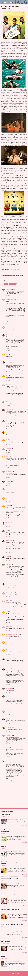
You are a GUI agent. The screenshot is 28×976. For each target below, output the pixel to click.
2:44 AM (8, 350)
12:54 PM (8, 630)
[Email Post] (4, 281)
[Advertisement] (14, 797)
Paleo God (8, 448)
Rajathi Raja (8, 611)
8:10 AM (8, 436)
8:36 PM (8, 723)
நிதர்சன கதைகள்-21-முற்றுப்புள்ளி (9, 878)
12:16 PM (8, 783)
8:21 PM (8, 714)
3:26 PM (8, 646)
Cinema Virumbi (9, 760)
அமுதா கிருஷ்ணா (10, 592)
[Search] (26, 3)
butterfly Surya (9, 540)
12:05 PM (8, 608)
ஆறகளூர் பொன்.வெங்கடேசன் (12, 634)
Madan (7, 420)
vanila (7, 556)
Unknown (8, 327)
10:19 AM (8, 501)
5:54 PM (8, 684)
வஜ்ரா (7, 747)
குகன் (7, 696)
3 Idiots (17, 269)
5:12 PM (8, 654)
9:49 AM (8, 494)
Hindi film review (12, 284)
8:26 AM (8, 452)
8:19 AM (8, 444)
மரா (7, 530)
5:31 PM (8, 665)
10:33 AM (8, 526)
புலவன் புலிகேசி (9, 409)
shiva (7, 718)
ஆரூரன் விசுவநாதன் (10, 583)
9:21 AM (8, 485)
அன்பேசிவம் (8, 439)
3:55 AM (8, 756)
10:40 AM (8, 536)
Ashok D (8, 600)
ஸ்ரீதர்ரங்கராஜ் (9, 688)
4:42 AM (8, 358)
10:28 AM (8, 519)
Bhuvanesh (8, 505)
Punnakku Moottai (10, 299)
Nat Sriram (8, 481)
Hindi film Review (11, 269)
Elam (7, 354)
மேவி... (7, 375)
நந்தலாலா (3, 846)
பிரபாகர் (8, 334)
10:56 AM (8, 552)
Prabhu (7, 456)
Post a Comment (6, 786)
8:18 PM (8, 707)
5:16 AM (8, 371)
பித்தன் (7, 658)
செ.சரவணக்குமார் (10, 727)
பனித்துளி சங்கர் (9, 668)
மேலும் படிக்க (24, 825)
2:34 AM (8, 323)
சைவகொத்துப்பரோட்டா (11, 362)
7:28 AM (8, 405)
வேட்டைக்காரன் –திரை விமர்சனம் (9, 894)
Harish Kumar (9, 289)
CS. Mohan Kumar (10, 522)
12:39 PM (8, 622)
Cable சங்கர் (8, 2)
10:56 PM (8, 731)
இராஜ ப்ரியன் (9, 471)
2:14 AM (8, 295)
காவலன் (3, 956)
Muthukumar (9, 735)
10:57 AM (8, 560)
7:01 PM (8, 692)
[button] (26, 7)
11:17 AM (8, 589)
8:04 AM (8, 428)
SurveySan (8, 432)
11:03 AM (8, 580)
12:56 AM (8, 743)
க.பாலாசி (8, 710)
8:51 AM (8, 477)
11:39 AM (8, 596)
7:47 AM (8, 417)
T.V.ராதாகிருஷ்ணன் (10, 401)
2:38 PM (8, 638)
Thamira (8, 626)
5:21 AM (8, 398)
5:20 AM (8, 380)
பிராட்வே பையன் (9, 642)
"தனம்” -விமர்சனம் (5, 814)
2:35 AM (8, 331)
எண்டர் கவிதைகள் (5, 941)
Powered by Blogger (14, 973)
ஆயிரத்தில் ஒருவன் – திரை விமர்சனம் (10, 909)
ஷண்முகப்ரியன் (9, 489)
